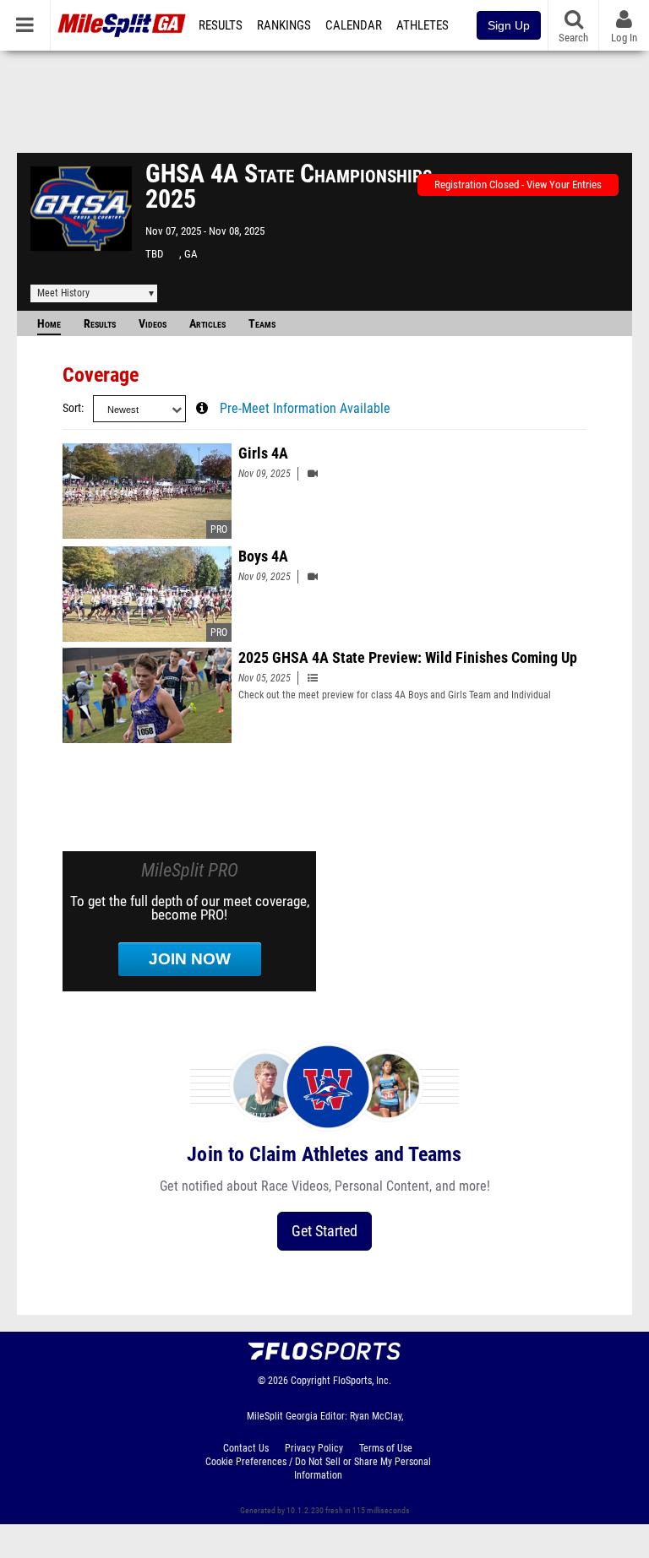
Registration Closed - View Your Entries (518, 184)
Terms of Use (385, 1448)
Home (49, 324)
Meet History (63, 293)
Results (221, 25)
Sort (72, 408)
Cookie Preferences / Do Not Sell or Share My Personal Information (318, 1468)
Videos (152, 324)
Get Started (324, 1231)
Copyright (310, 1381)
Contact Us (246, 1448)
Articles (207, 324)
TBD (154, 253)
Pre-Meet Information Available (305, 408)
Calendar (353, 25)
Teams (261, 324)
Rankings (284, 25)
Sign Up (509, 25)
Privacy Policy (314, 1448)
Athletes (422, 25)
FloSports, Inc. (362, 1381)
